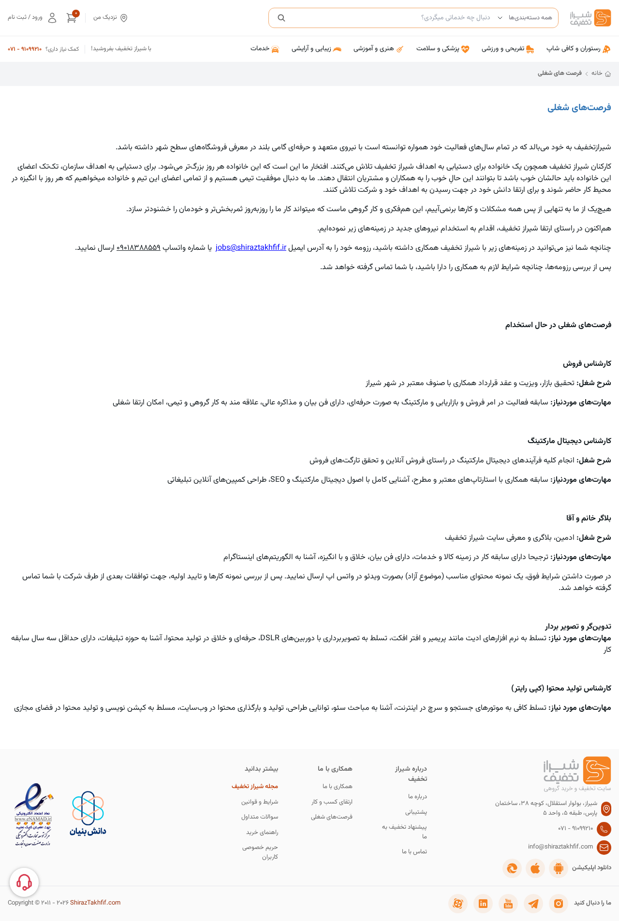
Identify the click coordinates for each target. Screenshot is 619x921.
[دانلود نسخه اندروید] (558, 868)
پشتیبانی (416, 812)
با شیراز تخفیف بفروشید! (121, 49)
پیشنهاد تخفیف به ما (404, 832)
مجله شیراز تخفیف (255, 786)
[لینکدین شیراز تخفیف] (483, 903)
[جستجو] (281, 18)
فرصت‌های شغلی (332, 817)
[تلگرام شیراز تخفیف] (533, 903)
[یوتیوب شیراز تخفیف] (508, 903)
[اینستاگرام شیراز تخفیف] (558, 903)
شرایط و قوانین (259, 802)
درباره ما (417, 797)
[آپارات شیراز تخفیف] (458, 903)
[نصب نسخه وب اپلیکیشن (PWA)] (512, 868)
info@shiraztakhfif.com (560, 847)
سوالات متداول (259, 817)
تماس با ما (414, 852)
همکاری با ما (338, 786)
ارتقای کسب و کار (332, 802)
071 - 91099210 (25, 49)
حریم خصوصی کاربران (260, 852)
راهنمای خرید (262, 832)
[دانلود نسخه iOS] (535, 868)
